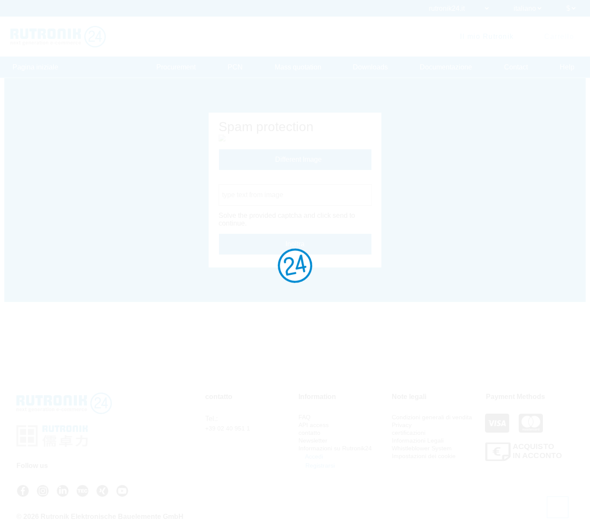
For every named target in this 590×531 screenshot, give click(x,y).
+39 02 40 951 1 (227, 428)
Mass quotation (298, 67)
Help (567, 67)
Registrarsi (319, 465)
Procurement (176, 67)
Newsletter (312, 440)
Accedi (313, 456)
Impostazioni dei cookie (424, 455)
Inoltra (295, 244)
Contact (516, 67)
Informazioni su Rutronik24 (335, 448)
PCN (235, 67)
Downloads (370, 67)
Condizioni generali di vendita (432, 417)
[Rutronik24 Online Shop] (58, 36)
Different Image (297, 159)
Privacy (402, 424)
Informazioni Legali (418, 440)
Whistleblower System (422, 448)
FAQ (304, 417)
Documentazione (446, 67)
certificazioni (408, 432)
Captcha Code (241, 180)
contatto (309, 432)
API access (313, 424)
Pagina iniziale (35, 67)
